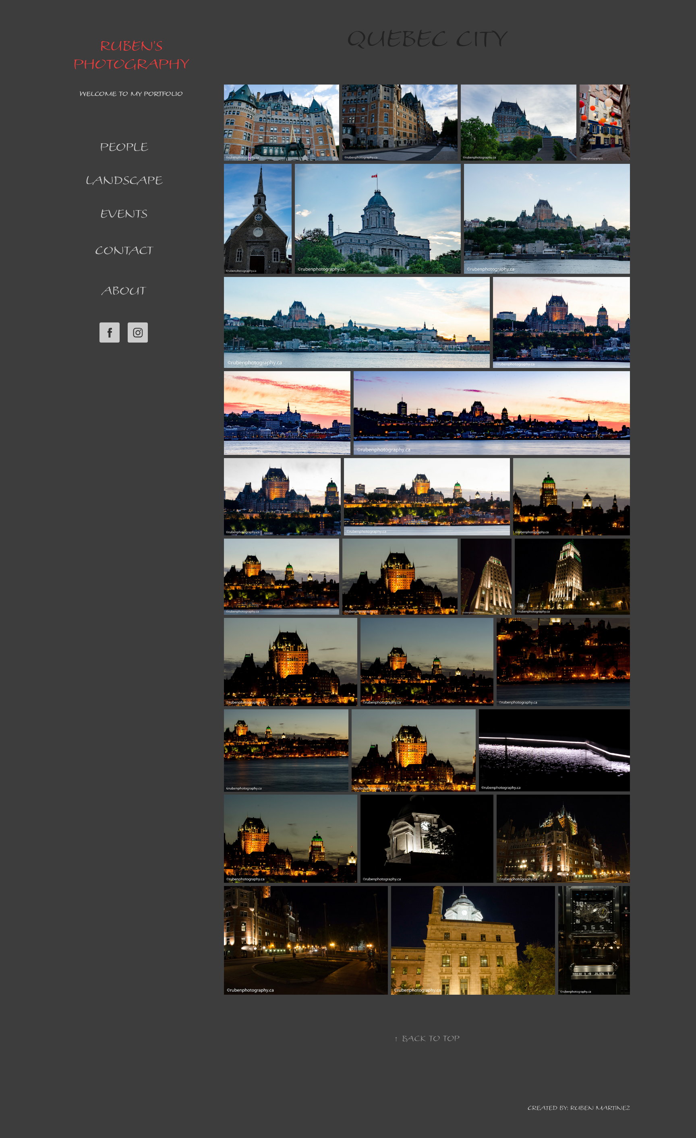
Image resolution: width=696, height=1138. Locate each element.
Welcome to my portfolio (131, 93)
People (124, 146)
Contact (124, 250)
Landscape (123, 179)
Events (123, 213)
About (123, 290)
